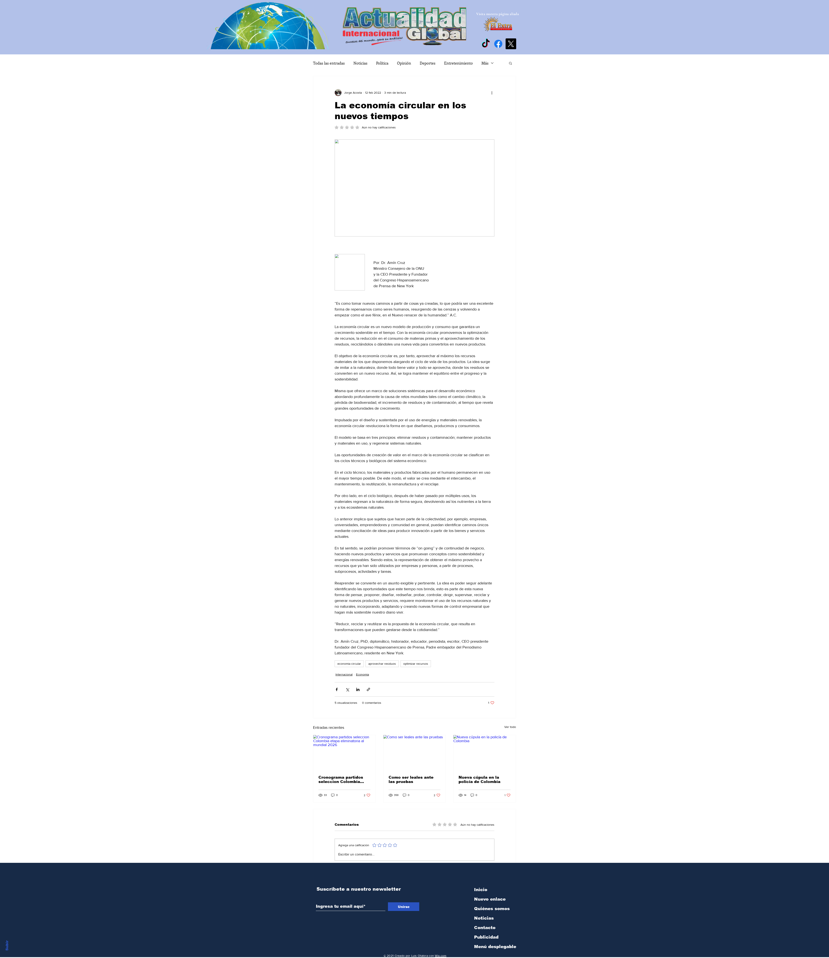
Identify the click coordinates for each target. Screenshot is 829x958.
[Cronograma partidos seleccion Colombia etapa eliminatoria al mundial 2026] (344, 752)
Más (485, 63)
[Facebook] (498, 43)
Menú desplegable (495, 946)
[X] (510, 43)
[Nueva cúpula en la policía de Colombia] (484, 752)
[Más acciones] (491, 92)
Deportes (427, 63)
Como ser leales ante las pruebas (411, 779)
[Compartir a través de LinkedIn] (358, 689)
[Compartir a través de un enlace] (368, 689)
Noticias (360, 63)
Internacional (344, 674)
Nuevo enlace (490, 899)
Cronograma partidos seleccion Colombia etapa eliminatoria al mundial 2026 (340, 779)
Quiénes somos (492, 908)
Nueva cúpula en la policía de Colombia (479, 779)
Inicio (480, 889)
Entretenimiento (458, 63)
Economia (362, 674)
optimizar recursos (415, 663)
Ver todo (510, 727)
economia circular (349, 663)
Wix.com (440, 955)
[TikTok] (485, 43)
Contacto (484, 927)
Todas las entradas (329, 63)
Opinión (404, 63)
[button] (510, 63)
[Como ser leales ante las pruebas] (414, 752)
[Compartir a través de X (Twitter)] (347, 689)
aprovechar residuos (382, 663)
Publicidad (486, 937)
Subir (7, 945)
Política (382, 63)
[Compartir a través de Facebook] (337, 689)
